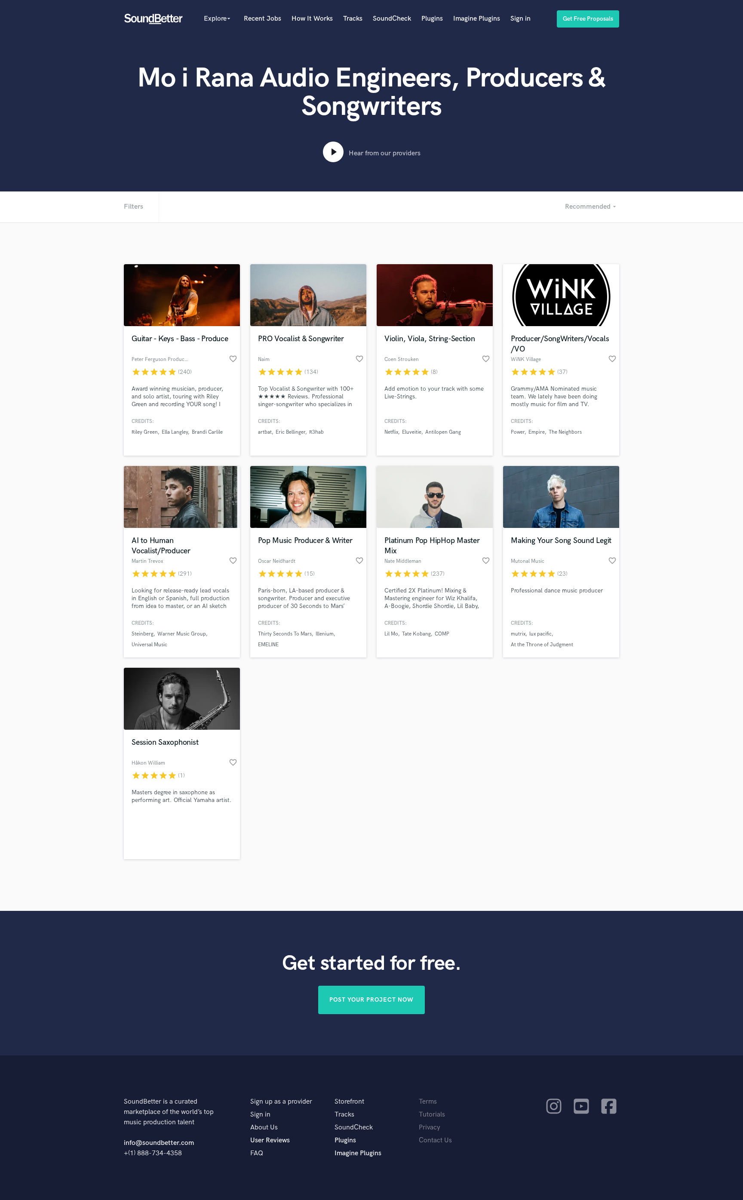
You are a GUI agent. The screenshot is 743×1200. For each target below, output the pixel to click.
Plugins (432, 19)
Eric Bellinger (290, 432)
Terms (428, 1102)
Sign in (520, 19)
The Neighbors (565, 432)
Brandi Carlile (207, 432)
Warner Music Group (181, 634)
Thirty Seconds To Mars (285, 634)
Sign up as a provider (281, 1102)
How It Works (312, 19)
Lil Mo (391, 634)
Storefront (349, 1102)
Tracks (352, 19)
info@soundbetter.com (159, 1143)
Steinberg (143, 634)
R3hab (316, 432)
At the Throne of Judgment (542, 645)
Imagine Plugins (476, 19)
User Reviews (270, 1140)
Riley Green (145, 432)
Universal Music (149, 645)
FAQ (256, 1153)
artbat (265, 432)
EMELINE (268, 645)
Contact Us (435, 1140)
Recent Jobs (262, 19)
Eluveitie (411, 432)
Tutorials (432, 1115)
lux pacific (540, 634)
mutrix (518, 634)
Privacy (429, 1127)
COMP (442, 634)
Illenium (325, 634)
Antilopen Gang (443, 432)
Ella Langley (175, 432)
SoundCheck (392, 19)
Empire (536, 432)
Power (518, 432)
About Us (264, 1127)
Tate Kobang (416, 634)
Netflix (391, 432)
